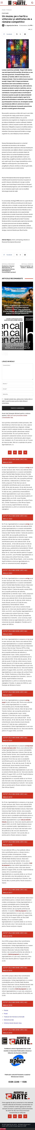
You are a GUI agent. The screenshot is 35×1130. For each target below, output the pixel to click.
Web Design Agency (16, 1126)
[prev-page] (3, 354)
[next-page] (6, 354)
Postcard (9, 10)
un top (27, 467)
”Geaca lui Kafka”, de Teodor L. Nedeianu (26, 266)
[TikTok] (20, 452)
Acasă (3, 10)
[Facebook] (10, 452)
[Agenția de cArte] (3, 25)
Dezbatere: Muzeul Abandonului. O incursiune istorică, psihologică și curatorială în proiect (9, 269)
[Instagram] (15, 452)
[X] (25, 452)
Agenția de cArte (12, 25)
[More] (25, 34)
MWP (25, 1126)
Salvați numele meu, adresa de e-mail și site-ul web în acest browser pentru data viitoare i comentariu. (17, 401)
